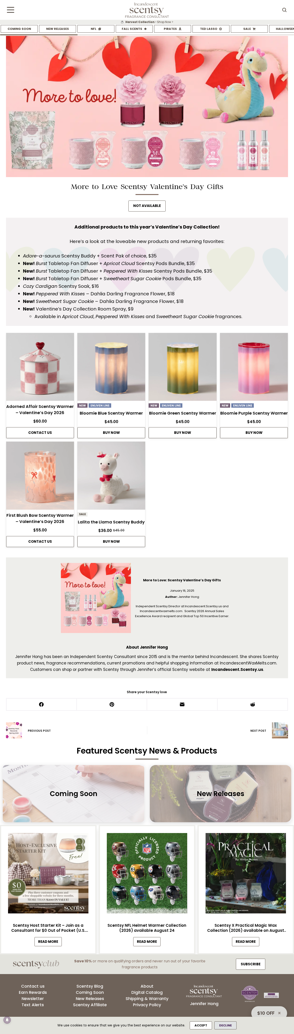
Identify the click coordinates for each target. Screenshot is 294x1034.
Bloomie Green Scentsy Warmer (182, 413)
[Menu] (10, 10)
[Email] (182, 705)
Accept (201, 1025)
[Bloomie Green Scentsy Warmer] (182, 368)
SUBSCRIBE (250, 964)
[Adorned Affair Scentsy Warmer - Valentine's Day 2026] (40, 368)
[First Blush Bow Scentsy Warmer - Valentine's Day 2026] (40, 477)
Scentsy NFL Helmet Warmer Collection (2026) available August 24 (146, 928)
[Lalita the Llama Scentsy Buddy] (111, 477)
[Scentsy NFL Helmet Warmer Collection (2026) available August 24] (147, 874)
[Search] (284, 10)
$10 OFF (265, 1013)
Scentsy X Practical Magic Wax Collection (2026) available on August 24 (245, 928)
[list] (147, 22)
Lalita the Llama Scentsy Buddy (111, 522)
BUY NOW (111, 432)
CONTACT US (40, 432)
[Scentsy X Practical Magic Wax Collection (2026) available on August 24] (246, 874)
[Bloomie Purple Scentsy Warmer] (254, 368)
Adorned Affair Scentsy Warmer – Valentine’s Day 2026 (40, 409)
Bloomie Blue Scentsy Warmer (111, 413)
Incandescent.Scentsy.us (237, 669)
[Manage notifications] (7, 1020)
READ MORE (50, 942)
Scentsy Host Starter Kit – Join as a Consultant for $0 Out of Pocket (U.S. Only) (48, 928)
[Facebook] (42, 705)
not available (147, 205)
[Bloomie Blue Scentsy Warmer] (111, 368)
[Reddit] (253, 705)
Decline (225, 1025)
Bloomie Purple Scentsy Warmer (254, 413)
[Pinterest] (112, 705)
